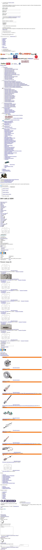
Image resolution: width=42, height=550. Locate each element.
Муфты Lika (7, 146)
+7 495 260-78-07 (3, 515)
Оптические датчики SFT (9, 98)
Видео (1, 226)
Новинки (4, 169)
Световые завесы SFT (8, 94)
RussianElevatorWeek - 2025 (9, 180)
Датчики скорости (5, 479)
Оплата (3, 497)
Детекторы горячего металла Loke (10, 90)
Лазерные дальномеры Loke (9, 110)
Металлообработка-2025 (8, 181)
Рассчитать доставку (4, 249)
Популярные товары (4, 354)
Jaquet (1, 245)
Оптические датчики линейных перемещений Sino (13, 87)
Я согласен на (12, 16)
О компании (4, 38)
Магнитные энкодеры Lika (9, 77)
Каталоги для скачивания (6, 480)
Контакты (4, 44)
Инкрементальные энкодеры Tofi (10, 73)
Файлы (1, 222)
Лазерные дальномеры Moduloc (10, 111)
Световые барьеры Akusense (9, 100)
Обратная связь (3, 514)
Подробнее (21, 271)
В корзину (3, 247)
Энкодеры (4, 474)
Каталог (3, 40)
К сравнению (3, 272)
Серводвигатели (5, 482)
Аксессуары (2, 220)
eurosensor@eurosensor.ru (26, 502)
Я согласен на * (10, 535)
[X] (5, 253)
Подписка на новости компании (6, 182)
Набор (1, 215)
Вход (3, 46)
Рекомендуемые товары (6, 170)
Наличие (1, 225)
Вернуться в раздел (3, 213)
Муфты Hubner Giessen (8, 145)
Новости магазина (4, 185)
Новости (3, 39)
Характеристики (3, 219)
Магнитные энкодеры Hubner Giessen (11, 76)
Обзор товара (2, 214)
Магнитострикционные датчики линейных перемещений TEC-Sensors (17, 85)
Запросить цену (4, 548)
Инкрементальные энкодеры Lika (10, 72)
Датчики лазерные (5, 478)
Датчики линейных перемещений (8, 475)
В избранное (3, 273)
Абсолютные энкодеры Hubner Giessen (11, 69)
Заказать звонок (11, 2)
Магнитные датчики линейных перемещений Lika (13, 82)
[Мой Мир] (4, 253)
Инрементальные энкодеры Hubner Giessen (12, 74)
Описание (2, 218)
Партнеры (4, 41)
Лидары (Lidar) (5, 481)
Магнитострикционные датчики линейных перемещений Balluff (16, 84)
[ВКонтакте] (1, 253)
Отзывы (1, 221)
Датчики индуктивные (6, 477)
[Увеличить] (5, 233)
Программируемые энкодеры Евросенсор (11, 179)
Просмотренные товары (4, 355)
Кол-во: (2, 248)
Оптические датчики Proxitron (10, 97)
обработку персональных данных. (14, 16)
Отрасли (3, 42)
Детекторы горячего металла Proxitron (11, 92)
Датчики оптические (6, 476)
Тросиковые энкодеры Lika (9, 79)
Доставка (4, 496)
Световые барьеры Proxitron (9, 101)
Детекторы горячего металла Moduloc (11, 91)
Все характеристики (3, 238)
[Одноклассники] (2, 253)
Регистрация (4, 47)
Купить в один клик (4, 536)
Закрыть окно (4, 29)
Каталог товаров (3, 65)
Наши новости (3, 172)
